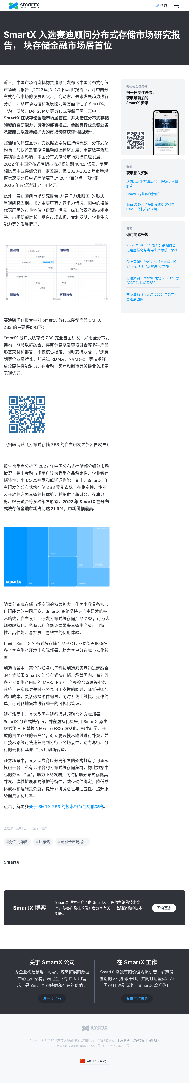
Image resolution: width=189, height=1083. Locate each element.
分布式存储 (18, 842)
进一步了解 (52, 998)
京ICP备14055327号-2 (117, 1046)
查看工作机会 (137, 998)
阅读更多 (164, 908)
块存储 (44, 842)
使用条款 (123, 1040)
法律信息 (139, 1040)
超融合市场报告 (74, 842)
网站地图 (154, 1040)
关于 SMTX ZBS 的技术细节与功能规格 (66, 806)
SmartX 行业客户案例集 (143, 194)
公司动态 (40, 828)
